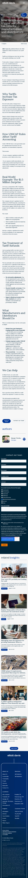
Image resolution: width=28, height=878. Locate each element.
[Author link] (6, 439)
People (4, 781)
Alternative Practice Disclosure (9, 831)
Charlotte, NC (18, 799)
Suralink (17, 818)
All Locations (5, 794)
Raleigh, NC (5, 799)
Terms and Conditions (7, 833)
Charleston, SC (18, 801)
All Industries (18, 776)
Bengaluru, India (19, 803)
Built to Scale (6, 421)
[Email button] (24, 439)
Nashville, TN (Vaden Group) (7, 802)
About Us (4, 774)
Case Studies (5, 816)
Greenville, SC (6, 805)
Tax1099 (17, 816)
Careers (4, 783)
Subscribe (5, 785)
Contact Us (5, 788)
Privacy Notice (5, 830)
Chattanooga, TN (19, 796)
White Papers (6, 823)
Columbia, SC (5, 796)
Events (4, 818)
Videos (4, 820)
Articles (4, 813)
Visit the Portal (19, 811)
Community (5, 778)
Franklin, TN (18, 794)
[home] (8, 3)
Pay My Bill (18, 813)
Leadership (5, 776)
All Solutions (18, 774)
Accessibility (5, 834)
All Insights (5, 811)
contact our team (18, 420)
